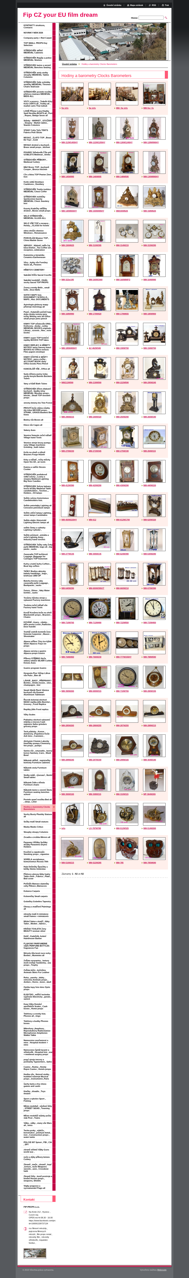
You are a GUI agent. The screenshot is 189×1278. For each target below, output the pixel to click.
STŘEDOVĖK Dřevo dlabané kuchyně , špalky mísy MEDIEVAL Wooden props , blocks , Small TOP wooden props (37, 393)
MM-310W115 (122, 794)
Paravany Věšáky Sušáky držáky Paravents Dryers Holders (35, 844)
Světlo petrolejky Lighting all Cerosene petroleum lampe (37, 506)
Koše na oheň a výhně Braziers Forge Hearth (34, 453)
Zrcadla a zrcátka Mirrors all (37, 837)
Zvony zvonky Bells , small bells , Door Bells (36, 288)
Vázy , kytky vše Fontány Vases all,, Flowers (36, 263)
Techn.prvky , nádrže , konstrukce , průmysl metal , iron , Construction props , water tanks (37, 1133)
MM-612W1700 (123, 520)
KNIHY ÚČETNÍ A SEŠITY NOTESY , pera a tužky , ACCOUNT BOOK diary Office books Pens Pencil (36, 360)
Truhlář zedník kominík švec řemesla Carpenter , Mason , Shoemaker (37, 634)
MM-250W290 (122, 417)
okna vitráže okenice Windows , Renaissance (35, 232)
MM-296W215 (67, 417)
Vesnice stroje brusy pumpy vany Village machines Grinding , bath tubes (37, 445)
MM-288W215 (149, 725)
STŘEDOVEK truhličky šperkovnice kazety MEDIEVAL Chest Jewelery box (36, 200)
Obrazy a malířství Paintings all (37, 907)
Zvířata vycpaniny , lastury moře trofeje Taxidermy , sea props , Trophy (37, 962)
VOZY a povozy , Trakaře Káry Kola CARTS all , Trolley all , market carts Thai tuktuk (38, 103)
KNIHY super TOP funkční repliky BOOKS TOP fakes (36, 339)
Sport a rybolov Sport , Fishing (35, 1100)
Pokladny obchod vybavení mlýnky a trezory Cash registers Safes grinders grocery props (37, 723)
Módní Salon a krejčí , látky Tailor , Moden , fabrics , (36, 922)
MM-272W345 (95, 451)
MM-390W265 (67, 691)
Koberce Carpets (32, 891)
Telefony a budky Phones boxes (36, 1022)
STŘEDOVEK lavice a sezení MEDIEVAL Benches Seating (37, 66)
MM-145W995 (67, 176)
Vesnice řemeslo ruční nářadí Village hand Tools (37, 436)
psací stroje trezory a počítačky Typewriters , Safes (38, 1060)
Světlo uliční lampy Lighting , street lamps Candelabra (38, 514)
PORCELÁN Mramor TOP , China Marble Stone (36, 239)
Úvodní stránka (69, 64)
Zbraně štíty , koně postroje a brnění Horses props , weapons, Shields (38, 1178)
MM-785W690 (149, 863)
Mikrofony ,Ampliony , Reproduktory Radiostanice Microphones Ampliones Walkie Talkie (37, 1031)
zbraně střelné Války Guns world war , (36, 1151)
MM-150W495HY (96, 211)
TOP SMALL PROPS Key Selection (35, 44)
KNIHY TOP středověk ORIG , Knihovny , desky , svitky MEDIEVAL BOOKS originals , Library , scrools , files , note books (38, 328)
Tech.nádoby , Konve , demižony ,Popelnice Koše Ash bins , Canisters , (36, 733)
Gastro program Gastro (35, 668)
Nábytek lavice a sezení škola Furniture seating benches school (38, 792)
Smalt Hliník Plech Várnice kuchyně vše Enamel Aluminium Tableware (36, 692)
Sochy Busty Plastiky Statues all (38, 815)
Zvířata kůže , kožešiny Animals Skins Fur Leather (36, 971)
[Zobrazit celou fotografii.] (72, 94)
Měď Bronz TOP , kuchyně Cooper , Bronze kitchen (36, 168)
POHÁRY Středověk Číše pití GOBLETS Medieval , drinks (37, 153)
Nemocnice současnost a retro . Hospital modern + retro (36, 1042)
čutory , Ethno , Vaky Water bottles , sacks (37, 591)
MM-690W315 (95, 691)
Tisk (167, 5)
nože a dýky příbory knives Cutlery (37, 1158)
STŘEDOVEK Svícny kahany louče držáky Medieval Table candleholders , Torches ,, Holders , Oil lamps (37, 489)
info (63, 828)
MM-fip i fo (148, 108)
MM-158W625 (149, 211)
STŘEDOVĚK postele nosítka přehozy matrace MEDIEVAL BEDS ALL (38, 94)
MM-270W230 (67, 451)
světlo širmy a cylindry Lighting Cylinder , (34, 529)
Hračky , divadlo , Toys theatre (34, 1092)
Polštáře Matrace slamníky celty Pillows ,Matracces (36, 885)
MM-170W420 (95, 314)
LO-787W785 (95, 828)
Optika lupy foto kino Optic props (37, 988)
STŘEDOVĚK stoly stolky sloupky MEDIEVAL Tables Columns (36, 74)
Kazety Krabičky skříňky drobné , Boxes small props (37, 209)
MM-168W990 (67, 314)
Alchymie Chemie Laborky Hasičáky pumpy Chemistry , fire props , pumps (37, 743)
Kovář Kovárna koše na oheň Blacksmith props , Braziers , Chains (38, 614)
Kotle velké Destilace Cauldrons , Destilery (34, 183)
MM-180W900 (149, 314)
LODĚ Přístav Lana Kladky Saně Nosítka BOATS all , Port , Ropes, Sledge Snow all (38, 113)
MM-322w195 (67, 280)
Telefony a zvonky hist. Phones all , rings (35, 1015)
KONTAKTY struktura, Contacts (34, 26)
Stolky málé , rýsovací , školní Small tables (38, 776)
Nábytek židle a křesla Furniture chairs (34, 783)
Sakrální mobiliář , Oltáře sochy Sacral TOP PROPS (36, 281)
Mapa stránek (136, 5)
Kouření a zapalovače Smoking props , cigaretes (36, 853)
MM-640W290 (67, 588)
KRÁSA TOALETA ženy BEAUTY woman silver (35, 930)
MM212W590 (67, 382)
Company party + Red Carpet (38, 38)
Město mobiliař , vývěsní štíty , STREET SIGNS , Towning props (38, 1108)
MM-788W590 (149, 657)
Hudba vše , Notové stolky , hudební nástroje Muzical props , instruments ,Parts (37, 1076)
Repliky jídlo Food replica (36, 709)
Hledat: (134, 18)
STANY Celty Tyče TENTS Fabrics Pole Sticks (36, 131)
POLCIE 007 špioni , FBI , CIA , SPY (38, 1143)
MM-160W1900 (95, 280)
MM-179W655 (122, 314)
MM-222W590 (122, 382)
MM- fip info (122, 108)
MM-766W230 (95, 657)
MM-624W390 (122, 554)
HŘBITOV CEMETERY (34, 270)
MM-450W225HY (69, 520)
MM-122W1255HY (97, 142)
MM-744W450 (67, 657)
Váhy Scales (29, 714)
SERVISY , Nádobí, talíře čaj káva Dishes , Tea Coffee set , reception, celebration (38, 247)
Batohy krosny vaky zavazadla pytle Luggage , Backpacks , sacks (36, 583)
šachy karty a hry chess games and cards (35, 1085)
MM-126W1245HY (124, 142)
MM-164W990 (149, 280)
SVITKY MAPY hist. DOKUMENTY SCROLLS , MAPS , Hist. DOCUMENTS (36, 297)
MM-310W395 (95, 245)
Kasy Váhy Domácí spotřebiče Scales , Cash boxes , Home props (35, 1006)
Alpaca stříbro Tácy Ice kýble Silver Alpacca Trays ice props (37, 643)
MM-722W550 (122, 622)
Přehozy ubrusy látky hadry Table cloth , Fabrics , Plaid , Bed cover (37, 876)
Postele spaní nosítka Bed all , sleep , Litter (38, 800)
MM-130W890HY (151, 176)
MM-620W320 (149, 520)
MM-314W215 (122, 245)
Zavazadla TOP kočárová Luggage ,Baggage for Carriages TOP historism (36, 556)
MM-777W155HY (123, 657)
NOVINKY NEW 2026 (33, 33)
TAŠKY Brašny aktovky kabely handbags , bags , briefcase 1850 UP (36, 573)
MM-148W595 (122, 176)
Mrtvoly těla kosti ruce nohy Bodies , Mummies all (37, 954)
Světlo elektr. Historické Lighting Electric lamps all (36, 521)
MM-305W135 (95, 554)
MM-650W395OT (96, 588)
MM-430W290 (122, 485)
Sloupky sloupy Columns (36, 832)
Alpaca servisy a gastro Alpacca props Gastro (35, 652)
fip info (64, 108)
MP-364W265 (149, 794)
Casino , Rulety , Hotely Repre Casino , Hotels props (37, 1068)
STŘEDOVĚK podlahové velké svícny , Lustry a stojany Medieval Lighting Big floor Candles (36, 477)
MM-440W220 (149, 485)
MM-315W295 (149, 245)
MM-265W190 (149, 417)
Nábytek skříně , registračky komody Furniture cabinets (37, 761)
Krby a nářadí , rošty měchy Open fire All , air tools (37, 461)
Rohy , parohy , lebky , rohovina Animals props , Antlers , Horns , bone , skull (37, 979)
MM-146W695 (95, 176)
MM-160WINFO (123, 280)
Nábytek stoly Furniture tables (35, 769)
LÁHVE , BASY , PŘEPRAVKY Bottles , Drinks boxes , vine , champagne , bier (38, 682)
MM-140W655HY (69, 211)
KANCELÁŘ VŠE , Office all (37, 369)
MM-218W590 (95, 382)
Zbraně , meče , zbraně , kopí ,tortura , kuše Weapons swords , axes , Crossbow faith (37, 1167)
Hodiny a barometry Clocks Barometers (37, 808)
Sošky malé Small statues (36, 822)
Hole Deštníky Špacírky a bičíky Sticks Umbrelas (36, 868)
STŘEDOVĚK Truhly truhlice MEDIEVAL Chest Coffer (37, 190)
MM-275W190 (122, 451)
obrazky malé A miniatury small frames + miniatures (36, 915)
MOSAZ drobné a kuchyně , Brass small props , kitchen (37, 146)
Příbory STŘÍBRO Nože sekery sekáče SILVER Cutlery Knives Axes (38, 660)
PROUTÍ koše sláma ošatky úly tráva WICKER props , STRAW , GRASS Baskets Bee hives (38, 411)
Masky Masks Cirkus (33, 827)
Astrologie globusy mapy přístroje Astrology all (36, 305)
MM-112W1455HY (69, 142)
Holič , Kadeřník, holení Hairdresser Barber (35, 937)
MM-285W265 (67, 725)
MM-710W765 (67, 622)
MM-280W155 (149, 691)
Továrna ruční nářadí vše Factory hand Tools (35, 606)
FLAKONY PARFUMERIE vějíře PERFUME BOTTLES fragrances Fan (36, 945)
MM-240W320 (95, 417)
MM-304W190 (149, 760)
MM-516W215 (67, 863)
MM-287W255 (122, 725)
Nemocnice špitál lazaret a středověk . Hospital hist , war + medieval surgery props (38, 1052)
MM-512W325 (122, 828)
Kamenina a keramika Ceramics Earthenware (34, 256)
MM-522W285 (95, 863)
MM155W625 (122, 211)
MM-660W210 (122, 588)
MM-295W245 (149, 382)
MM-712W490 (95, 622)
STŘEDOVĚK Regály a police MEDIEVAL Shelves (37, 59)
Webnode (161, 1270)
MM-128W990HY (151, 142)
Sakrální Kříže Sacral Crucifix (37, 275)
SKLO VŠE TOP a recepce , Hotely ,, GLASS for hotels (36, 224)
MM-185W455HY (69, 348)
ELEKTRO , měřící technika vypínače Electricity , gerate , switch (37, 996)
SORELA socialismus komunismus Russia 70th (36, 860)
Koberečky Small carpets (36, 896)
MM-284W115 (149, 451)
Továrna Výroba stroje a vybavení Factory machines (37, 599)
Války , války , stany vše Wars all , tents (38, 1124)
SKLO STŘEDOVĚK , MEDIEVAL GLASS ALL (35, 217)
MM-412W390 (67, 485)
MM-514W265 (149, 828)
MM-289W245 (67, 760)
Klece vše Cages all (33, 425)
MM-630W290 (149, 554)
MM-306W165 (67, 794)
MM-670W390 (149, 588)
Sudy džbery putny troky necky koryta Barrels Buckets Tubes (38, 376)
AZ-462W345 (95, 348)
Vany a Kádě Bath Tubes (35, 383)
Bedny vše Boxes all (33, 420)
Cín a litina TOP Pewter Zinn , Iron (38, 175)
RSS (154, 5)
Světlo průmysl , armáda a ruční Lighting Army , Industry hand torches (36, 537)
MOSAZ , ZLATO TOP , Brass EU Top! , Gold (37, 138)
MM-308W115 (95, 794)
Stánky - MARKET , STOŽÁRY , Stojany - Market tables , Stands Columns (38, 122)
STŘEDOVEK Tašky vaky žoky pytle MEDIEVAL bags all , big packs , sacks (38, 547)
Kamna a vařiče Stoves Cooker (35, 468)
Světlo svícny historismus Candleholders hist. (36, 499)
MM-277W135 (67, 554)
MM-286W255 (95, 725)
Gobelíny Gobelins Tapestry (37, 901)
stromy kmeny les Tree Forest (38, 403)
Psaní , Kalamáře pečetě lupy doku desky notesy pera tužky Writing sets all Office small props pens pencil (37, 315)
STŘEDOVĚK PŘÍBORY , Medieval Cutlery (35, 161)
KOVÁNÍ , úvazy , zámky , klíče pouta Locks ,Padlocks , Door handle (38, 624)
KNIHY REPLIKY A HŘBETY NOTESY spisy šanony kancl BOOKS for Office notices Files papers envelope (37, 348)
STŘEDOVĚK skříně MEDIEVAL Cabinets (33, 51)
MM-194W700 (149, 348)
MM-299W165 (122, 760)
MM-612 (92, 520)
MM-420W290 (95, 485)
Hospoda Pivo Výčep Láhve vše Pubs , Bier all (37, 674)
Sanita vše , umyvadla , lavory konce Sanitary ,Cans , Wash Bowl (38, 753)
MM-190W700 (122, 348)
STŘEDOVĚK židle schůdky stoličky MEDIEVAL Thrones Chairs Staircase (37, 84)
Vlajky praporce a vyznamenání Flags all (34, 1187)
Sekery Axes (29, 430)
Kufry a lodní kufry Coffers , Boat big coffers (37, 565)
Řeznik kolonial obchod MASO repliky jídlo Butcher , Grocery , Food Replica (37, 702)
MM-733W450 (149, 622)
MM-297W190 (95, 760)
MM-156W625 (67, 245)
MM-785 (119, 863)
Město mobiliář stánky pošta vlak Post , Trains (37, 1117)
